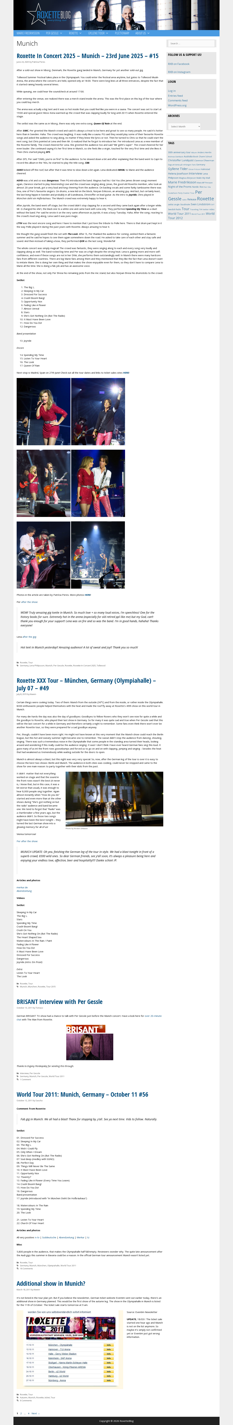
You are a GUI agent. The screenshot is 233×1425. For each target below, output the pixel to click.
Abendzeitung (24, 890)
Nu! (205, 187)
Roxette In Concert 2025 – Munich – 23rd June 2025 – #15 (88, 55)
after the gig (29, 636)
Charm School (205, 156)
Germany (24, 665)
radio (184, 199)
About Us (141, 33)
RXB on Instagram (179, 72)
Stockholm (185, 204)
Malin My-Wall (203, 177)
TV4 (200, 209)
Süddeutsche (49, 1237)
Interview (24, 1073)
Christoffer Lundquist (181, 160)
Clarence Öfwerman (204, 160)
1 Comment (25, 1079)
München (32, 986)
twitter (206, 209)
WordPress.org (177, 105)
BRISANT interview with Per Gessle (60, 1001)
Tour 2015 (51, 986)
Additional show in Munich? (51, 1283)
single (177, 204)
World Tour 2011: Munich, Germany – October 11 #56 (82, 1094)
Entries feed (175, 95)
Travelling (194, 209)
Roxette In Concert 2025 (84, 665)
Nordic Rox (198, 186)
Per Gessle (52, 33)
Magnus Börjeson (187, 177)
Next (36, 1413)
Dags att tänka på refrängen (179, 164)
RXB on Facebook (178, 64)
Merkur (80, 1237)
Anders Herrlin (204, 152)
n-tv (37, 1237)
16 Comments (26, 1268)
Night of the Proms (179, 186)
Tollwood (101, 665)
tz (88, 1237)
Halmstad (205, 169)
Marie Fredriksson (28, 33)
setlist (170, 204)
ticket (47, 1397)
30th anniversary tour (179, 152)
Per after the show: (27, 841)
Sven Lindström (200, 204)
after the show (29, 601)
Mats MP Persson (205, 182)
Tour (30, 662)
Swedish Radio (174, 209)
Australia (188, 156)
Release (191, 199)
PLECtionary (122, 33)
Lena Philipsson (37, 665)
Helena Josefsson (178, 173)
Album (194, 152)
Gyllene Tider (96, 33)
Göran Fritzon (194, 169)
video (211, 209)
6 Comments (26, 1400)
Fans (194, 164)
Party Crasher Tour (186, 193)
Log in (172, 91)
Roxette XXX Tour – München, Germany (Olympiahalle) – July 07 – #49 (86, 684)
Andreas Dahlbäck (175, 156)
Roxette (73, 33)
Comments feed (178, 100)
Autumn (23, 1397)
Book (195, 156)
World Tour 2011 (56, 1076)
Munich (48, 665)
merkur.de (22, 887)
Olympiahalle (53, 1265)
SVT (212, 204)
